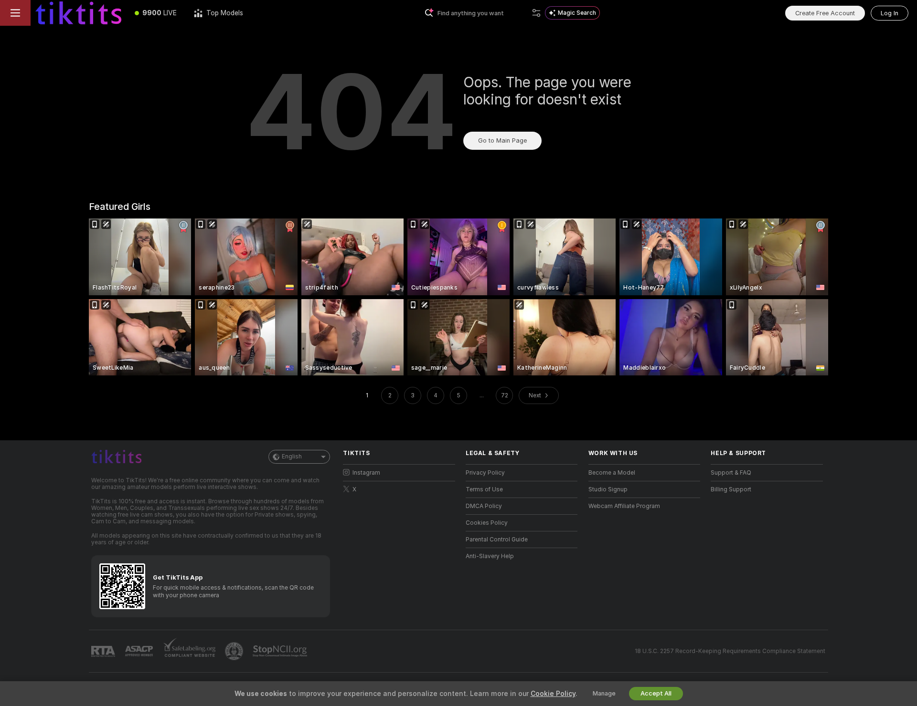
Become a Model (611, 472)
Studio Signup (608, 489)
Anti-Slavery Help (490, 556)
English (292, 456)
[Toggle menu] (15, 13)
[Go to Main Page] (78, 13)
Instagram (366, 472)
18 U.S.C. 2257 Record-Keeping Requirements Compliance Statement (730, 651)
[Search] (536, 13)
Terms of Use (484, 489)
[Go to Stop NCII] (281, 651)
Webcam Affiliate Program (624, 506)
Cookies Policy (487, 522)
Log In (889, 13)
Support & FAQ (731, 472)
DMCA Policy (484, 506)
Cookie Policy (553, 693)
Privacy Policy (485, 472)
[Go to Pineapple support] (235, 651)
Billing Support (731, 489)
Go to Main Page (502, 140)
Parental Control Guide (497, 539)
